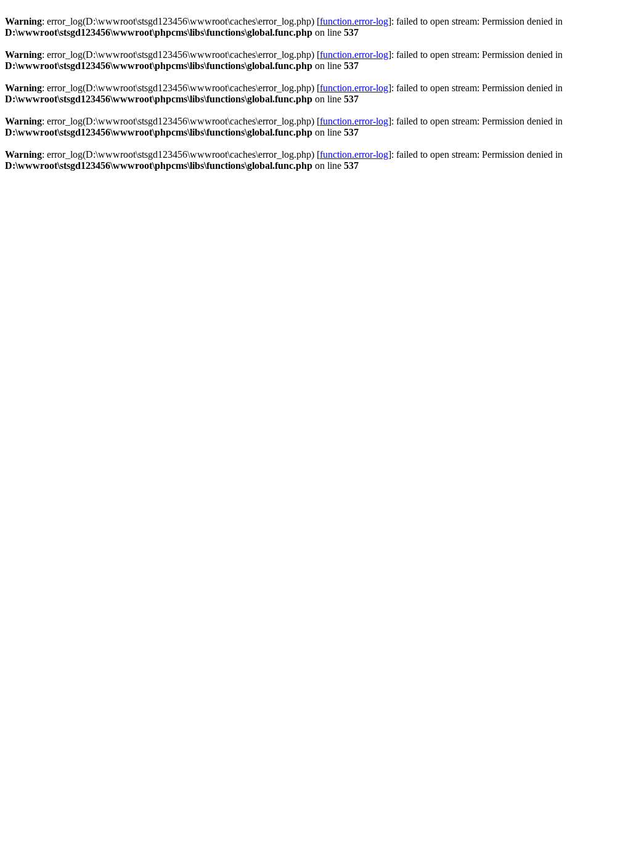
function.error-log (354, 21)
